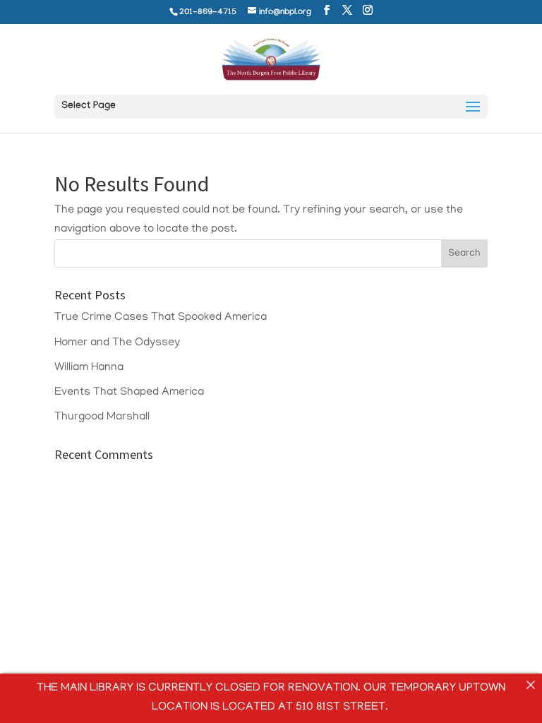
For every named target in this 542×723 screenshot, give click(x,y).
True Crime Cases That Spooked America (160, 317)
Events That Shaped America (129, 392)
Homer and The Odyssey (117, 343)
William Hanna (89, 368)
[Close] (530, 685)
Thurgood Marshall (102, 417)
